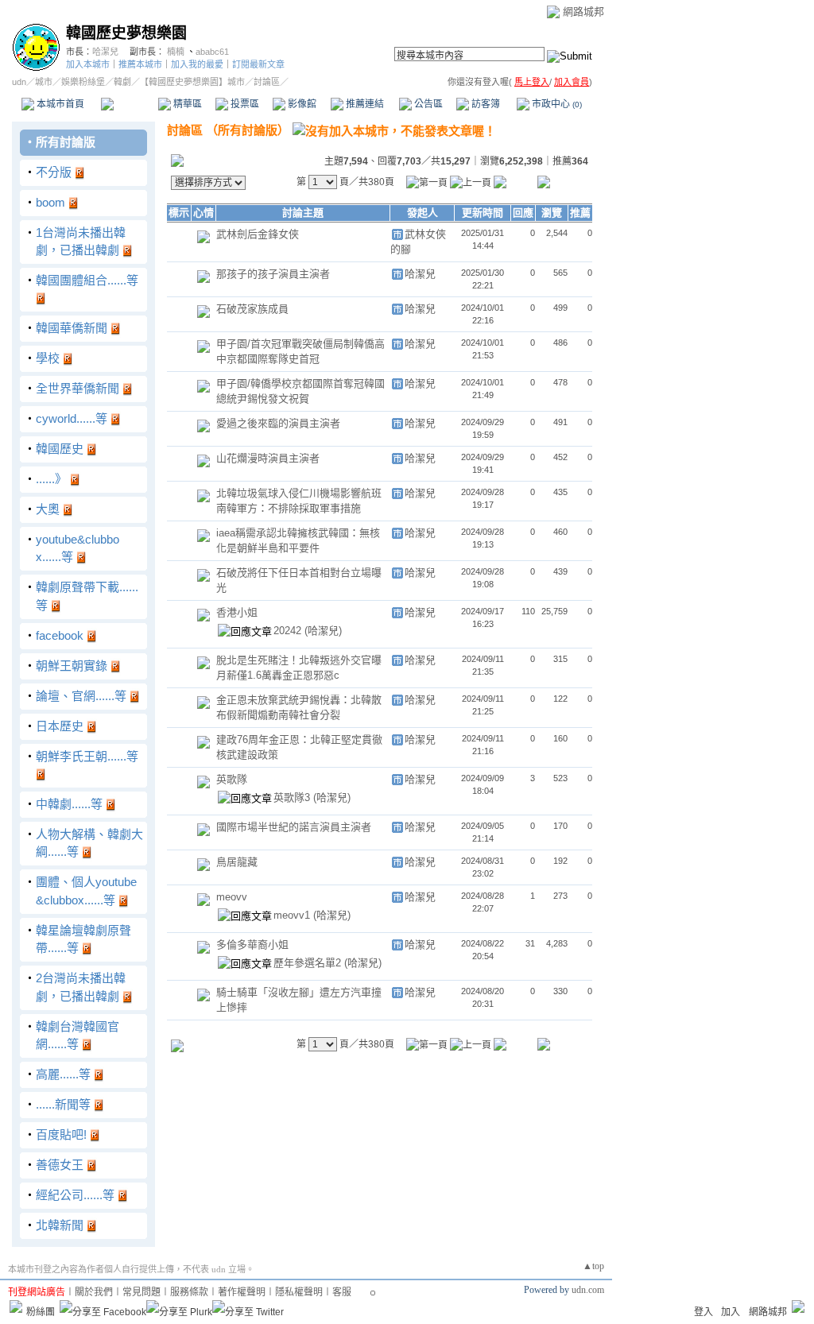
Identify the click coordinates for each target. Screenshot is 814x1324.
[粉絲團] (16, 1306)
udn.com (588, 1289)
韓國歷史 (59, 448)
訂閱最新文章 (258, 64)
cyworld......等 (71, 418)
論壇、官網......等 (81, 696)
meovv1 (293, 915)
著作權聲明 (242, 1292)
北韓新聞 (59, 1225)
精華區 (186, 104)
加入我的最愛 (197, 64)
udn (19, 82)
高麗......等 (63, 1074)
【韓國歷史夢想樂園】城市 (192, 82)
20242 (288, 631)
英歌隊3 (293, 797)
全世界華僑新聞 (77, 388)
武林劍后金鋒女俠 (257, 234)
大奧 (48, 509)
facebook (59, 635)
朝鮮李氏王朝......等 (87, 756)
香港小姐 (237, 612)
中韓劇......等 (69, 804)
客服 (341, 1292)
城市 (43, 82)
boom (50, 202)
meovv (231, 897)
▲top (593, 1266)
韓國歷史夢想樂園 (126, 33)
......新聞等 (63, 1104)
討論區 (129, 104)
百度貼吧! (61, 1134)
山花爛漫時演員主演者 (268, 458)
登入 (703, 1312)
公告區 (427, 104)
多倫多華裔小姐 (252, 944)
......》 (51, 479)
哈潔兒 (105, 51)
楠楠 (175, 51)
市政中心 (555, 104)
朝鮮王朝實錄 (71, 665)
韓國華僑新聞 (71, 328)
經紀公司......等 (75, 1195)
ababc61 (212, 51)
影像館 (300, 104)
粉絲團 (40, 1312)
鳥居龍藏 (237, 862)
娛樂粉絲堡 (83, 82)
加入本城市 (88, 64)
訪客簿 (484, 104)
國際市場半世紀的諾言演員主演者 (293, 827)
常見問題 (141, 1292)
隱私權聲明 (299, 1292)
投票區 (243, 104)
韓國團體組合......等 (87, 280)
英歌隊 (231, 779)
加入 (730, 1312)
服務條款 (189, 1292)
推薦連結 (363, 104)
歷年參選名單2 (308, 963)
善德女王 (59, 1164)
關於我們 (94, 1292)
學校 (48, 358)
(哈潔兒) (323, 631)
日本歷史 (59, 726)
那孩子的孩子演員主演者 (273, 274)
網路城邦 (583, 11)
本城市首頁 (59, 104)
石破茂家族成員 (252, 309)
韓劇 (122, 82)
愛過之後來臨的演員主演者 (278, 423)
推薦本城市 (140, 64)
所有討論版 (65, 142)
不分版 (54, 172)
